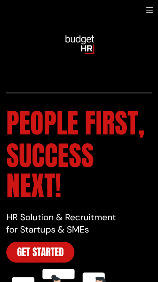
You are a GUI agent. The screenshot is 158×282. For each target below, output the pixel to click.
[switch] (150, 10)
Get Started (40, 252)
